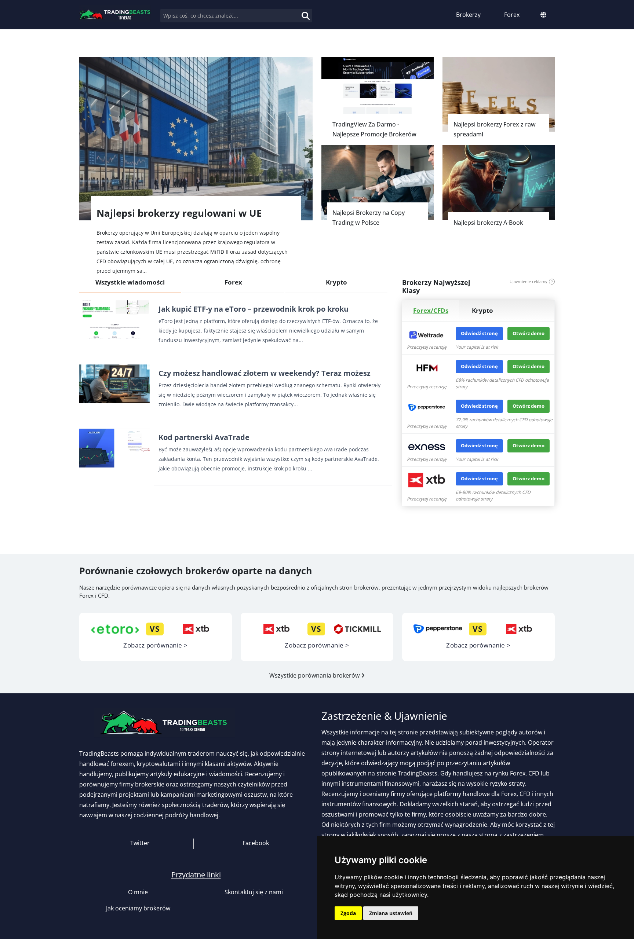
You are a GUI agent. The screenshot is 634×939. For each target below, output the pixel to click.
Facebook (255, 843)
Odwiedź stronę (479, 333)
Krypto (336, 282)
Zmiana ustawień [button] (390, 913)
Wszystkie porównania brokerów (315, 675)
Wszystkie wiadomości (130, 282)
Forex (233, 282)
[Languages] (543, 14)
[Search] (298, 11)
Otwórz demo (528, 333)
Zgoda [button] (348, 913)
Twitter (139, 843)
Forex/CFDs (430, 310)
